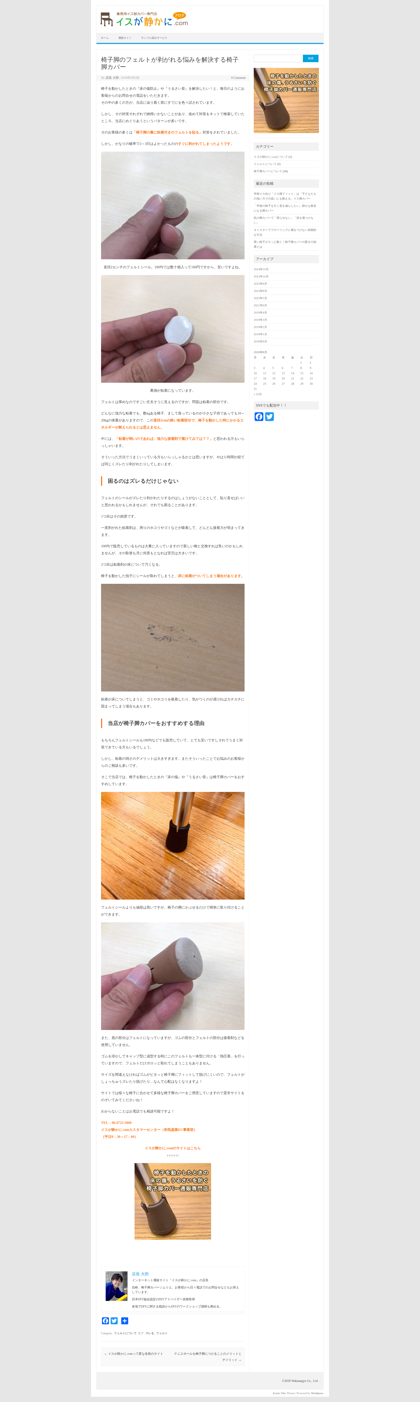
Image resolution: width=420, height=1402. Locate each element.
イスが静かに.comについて (271, 156)
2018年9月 (260, 341)
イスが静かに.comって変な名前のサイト (133, 1353)
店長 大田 (112, 77)
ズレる (149, 1333)
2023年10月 (261, 276)
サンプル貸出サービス (154, 37)
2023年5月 (260, 298)
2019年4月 (260, 312)
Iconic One (279, 1393)
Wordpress (317, 1393)
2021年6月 (260, 305)
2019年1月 (260, 334)
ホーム (105, 37)
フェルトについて (125, 1333)
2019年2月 (260, 327)
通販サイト (124, 37)
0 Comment (238, 77)
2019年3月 (260, 319)
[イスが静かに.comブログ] (144, 25)
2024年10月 (261, 269)
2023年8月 (260, 291)
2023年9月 (260, 283)
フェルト (162, 1333)
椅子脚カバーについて (268, 171)
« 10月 (258, 394)
